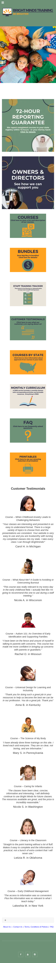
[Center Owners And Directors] (28, 183)
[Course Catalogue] (28, 226)
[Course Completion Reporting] (28, 125)
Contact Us (17, 927)
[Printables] (28, 465)
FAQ (52, 927)
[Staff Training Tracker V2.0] (28, 294)
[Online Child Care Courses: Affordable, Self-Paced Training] (28, 11)
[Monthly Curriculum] (28, 396)
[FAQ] (28, 430)
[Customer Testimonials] (28, 328)
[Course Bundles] (28, 260)
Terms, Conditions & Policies (36, 927)
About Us (7, 927)
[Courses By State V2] (28, 362)
